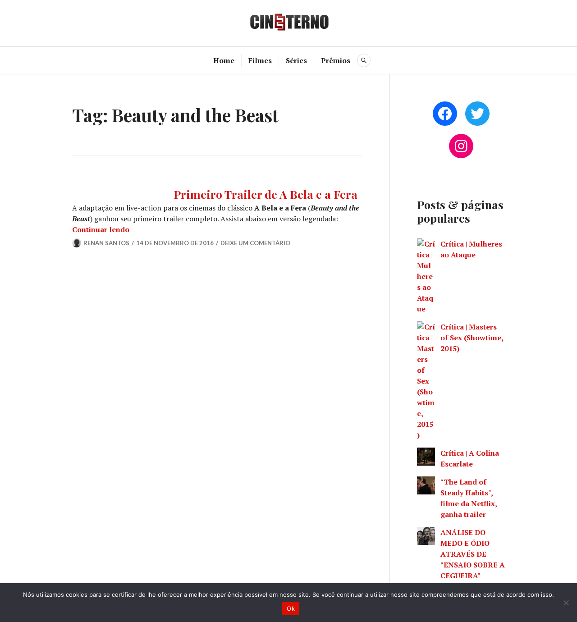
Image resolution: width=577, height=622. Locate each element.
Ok (291, 608)
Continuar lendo (100, 229)
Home (223, 60)
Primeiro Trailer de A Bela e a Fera (265, 194)
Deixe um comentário (255, 243)
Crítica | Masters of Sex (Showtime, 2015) (471, 337)
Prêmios (335, 60)
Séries (296, 60)
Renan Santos (106, 243)
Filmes (260, 60)
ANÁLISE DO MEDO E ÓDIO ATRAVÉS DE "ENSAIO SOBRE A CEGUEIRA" (472, 554)
